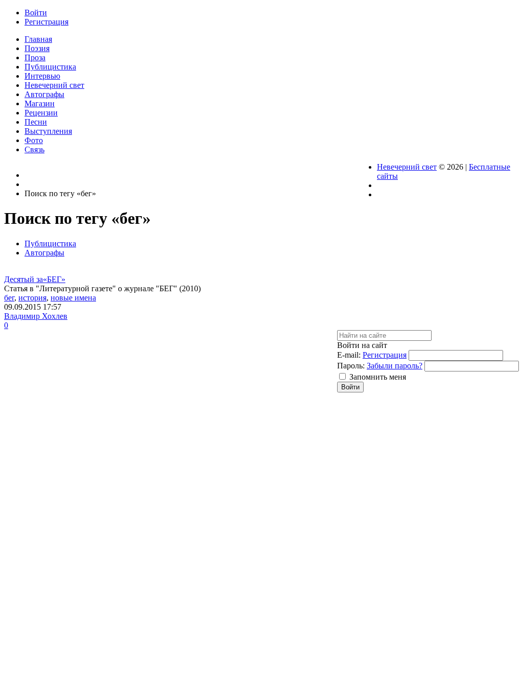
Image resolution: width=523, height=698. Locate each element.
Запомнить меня (377, 377)
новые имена (73, 297)
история (32, 297)
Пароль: (351, 365)
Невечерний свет (407, 166)
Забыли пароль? (394, 365)
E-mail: (349, 355)
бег (9, 297)
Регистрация (385, 355)
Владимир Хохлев (35, 316)
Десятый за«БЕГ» (34, 279)
